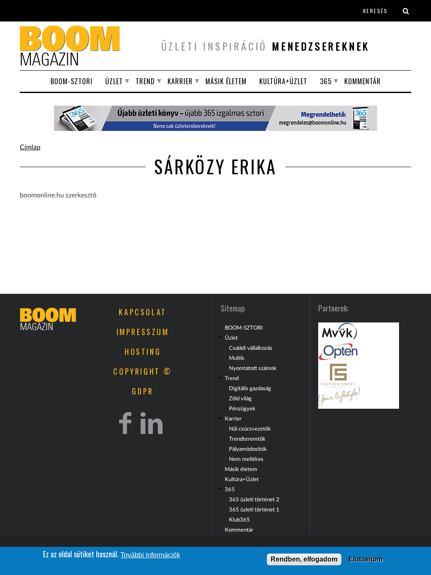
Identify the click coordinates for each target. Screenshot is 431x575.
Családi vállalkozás (250, 348)
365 (326, 81)
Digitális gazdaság (250, 388)
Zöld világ (240, 398)
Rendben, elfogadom (304, 559)
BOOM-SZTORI (72, 81)
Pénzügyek (242, 408)
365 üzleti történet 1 (254, 509)
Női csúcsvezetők (250, 428)
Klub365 (239, 519)
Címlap (30, 147)
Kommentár (362, 81)
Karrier (180, 81)
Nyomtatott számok (253, 368)
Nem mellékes (246, 459)
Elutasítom (366, 559)
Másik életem (226, 81)
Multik (237, 358)
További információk (150, 555)
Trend (145, 81)
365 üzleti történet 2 (254, 499)
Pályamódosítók (248, 449)
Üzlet (114, 81)
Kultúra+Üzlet (283, 81)
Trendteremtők (247, 439)
